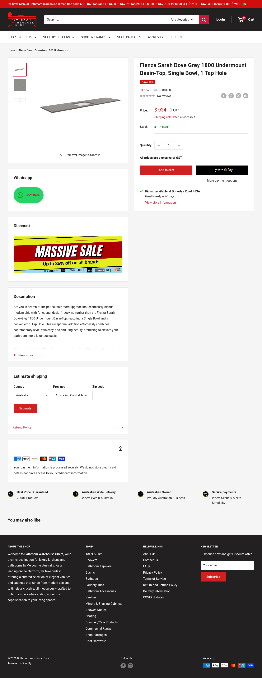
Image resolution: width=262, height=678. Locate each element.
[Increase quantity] (179, 145)
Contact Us (150, 560)
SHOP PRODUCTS (20, 37)
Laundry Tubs (95, 585)
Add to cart (166, 170)
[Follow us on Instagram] (130, 665)
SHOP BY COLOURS (56, 37)
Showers (91, 560)
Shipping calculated (166, 117)
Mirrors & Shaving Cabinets (104, 604)
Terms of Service (154, 579)
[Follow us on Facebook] (123, 665)
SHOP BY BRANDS (93, 37)
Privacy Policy (152, 572)
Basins (90, 572)
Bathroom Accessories (101, 591)
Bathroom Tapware (98, 566)
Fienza (144, 90)
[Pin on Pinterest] (231, 95)
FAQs (146, 566)
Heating (91, 616)
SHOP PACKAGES (129, 37)
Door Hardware (96, 641)
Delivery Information (157, 591)
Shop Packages (96, 635)
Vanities (91, 597)
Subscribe (213, 577)
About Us (149, 554)
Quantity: (146, 145)
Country (19, 386)
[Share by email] (245, 95)
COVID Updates (153, 597)
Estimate (25, 408)
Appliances (155, 37)
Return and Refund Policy (160, 585)
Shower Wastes (96, 610)
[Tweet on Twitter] (238, 95)
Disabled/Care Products (102, 622)
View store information (160, 202)
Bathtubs (92, 579)
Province (59, 386)
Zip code (98, 386)
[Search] (204, 19)
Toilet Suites (94, 554)
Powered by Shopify (19, 663)
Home (11, 50)
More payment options (222, 180)
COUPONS (177, 37)
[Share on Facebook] (224, 95)
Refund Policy (22, 427)
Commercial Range (98, 628)
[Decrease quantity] (159, 145)
